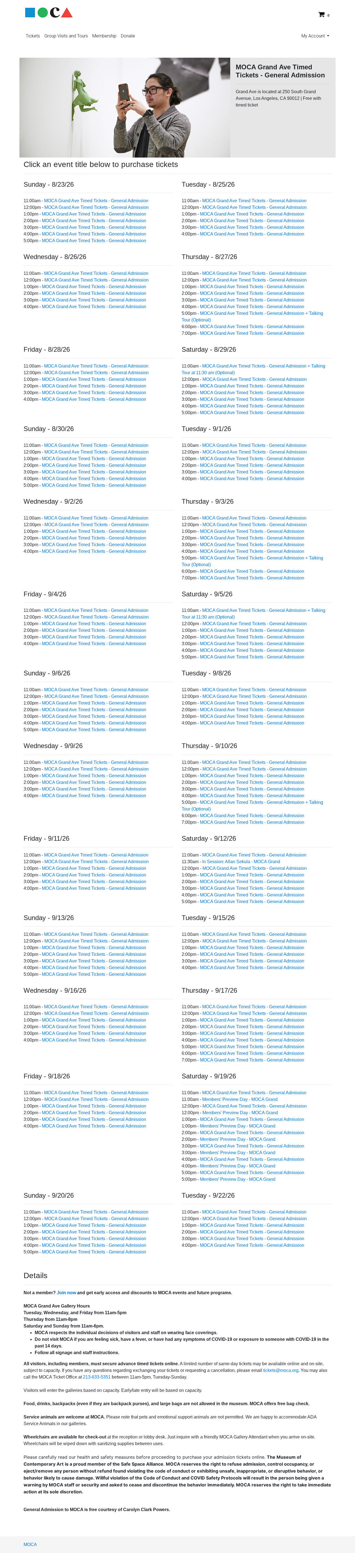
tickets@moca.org (280, 1370)
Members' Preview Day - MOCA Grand (240, 1099)
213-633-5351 (97, 1377)
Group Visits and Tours (66, 36)
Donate (128, 36)
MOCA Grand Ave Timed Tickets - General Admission (96, 200)
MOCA (30, 1544)
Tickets (33, 36)
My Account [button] (313, 36)
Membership (104, 36)
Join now (66, 1292)
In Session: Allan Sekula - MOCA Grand (241, 861)
